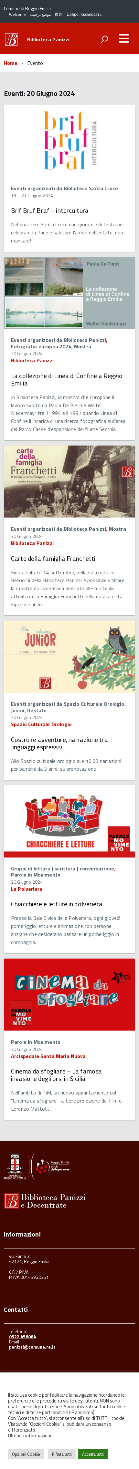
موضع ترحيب (40, 14)
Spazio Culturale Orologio (41, 724)
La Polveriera (26, 889)
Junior (18, 710)
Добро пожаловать (84, 14)
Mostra (82, 346)
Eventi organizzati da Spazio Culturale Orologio (67, 704)
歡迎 (59, 14)
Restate (37, 710)
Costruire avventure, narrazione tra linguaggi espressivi (59, 743)
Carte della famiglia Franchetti (53, 558)
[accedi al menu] (124, 38)
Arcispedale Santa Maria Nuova (48, 1056)
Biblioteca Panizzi (48, 39)
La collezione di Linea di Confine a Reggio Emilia (67, 379)
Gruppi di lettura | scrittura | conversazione (62, 868)
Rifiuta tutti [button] (62, 1454)
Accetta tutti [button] (93, 1454)
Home (11, 63)
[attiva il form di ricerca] (104, 39)
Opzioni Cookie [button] (26, 1454)
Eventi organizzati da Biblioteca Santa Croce (64, 188)
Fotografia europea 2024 (41, 346)
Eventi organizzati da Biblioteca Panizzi (58, 340)
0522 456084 (22, 1336)
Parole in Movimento (35, 874)
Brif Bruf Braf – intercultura (50, 210)
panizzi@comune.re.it (32, 1346)
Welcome (17, 14)
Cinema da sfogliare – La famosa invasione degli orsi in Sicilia (56, 1075)
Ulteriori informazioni (29, 1436)
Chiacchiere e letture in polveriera (56, 904)
